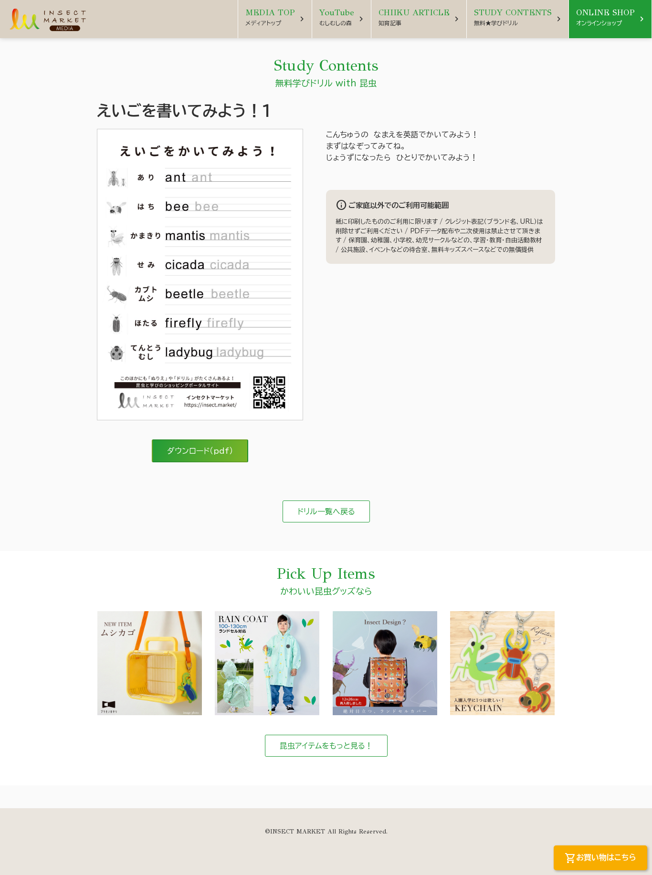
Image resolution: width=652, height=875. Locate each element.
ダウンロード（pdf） (200, 451)
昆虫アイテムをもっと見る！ (326, 746)
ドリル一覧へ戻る (326, 511)
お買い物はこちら (600, 858)
